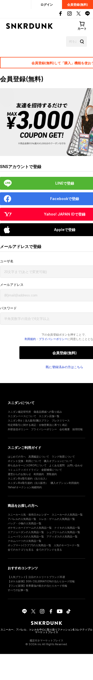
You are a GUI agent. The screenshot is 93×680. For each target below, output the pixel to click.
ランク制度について (63, 456)
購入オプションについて (58, 460)
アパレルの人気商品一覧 (22, 518)
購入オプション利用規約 (65, 482)
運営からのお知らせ (19, 474)
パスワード (8, 308)
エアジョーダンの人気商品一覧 (26, 532)
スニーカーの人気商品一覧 (67, 514)
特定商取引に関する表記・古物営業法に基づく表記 (37, 424)
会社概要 (64, 429)
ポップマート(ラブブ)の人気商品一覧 (29, 545)
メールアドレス (12, 284)
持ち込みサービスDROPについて (27, 465)
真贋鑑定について (38, 456)
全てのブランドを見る (49, 549)
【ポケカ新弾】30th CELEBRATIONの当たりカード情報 (41, 581)
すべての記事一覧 (18, 590)
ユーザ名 (6, 261)
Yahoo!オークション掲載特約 (25, 487)
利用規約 (30, 339)
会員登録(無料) (77, 4)
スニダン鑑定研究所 (19, 411)
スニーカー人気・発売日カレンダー (28, 514)
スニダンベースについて (22, 416)
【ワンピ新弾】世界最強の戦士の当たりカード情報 (37, 585)
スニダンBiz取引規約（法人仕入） (28, 478)
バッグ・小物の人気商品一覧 (24, 523)
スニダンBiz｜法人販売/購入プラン (28, 420)
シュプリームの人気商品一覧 (63, 532)
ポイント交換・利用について (24, 460)
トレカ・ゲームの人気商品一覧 (57, 518)
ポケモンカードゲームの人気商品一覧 (30, 527)
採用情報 (77, 429)
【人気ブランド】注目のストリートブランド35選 (36, 576)
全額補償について (51, 469)
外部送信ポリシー (18, 429)
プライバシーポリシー (53, 339)
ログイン (47, 4)
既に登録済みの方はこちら (64, 367)
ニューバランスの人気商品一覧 (26, 536)
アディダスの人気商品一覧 (62, 536)
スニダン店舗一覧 (49, 416)
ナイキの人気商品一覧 (67, 527)
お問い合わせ (75, 465)
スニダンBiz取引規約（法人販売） (28, 482)
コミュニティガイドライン (23, 469)
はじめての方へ (17, 456)
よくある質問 (57, 465)
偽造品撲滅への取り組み (48, 411)
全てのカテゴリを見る (21, 549)
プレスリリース (61, 420)
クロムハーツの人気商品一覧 (24, 540)
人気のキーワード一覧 (67, 545)
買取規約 (52, 474)
